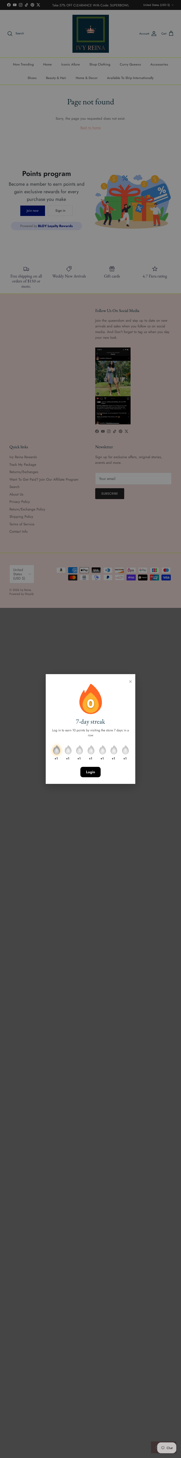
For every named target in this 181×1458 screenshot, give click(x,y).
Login (90, 772)
